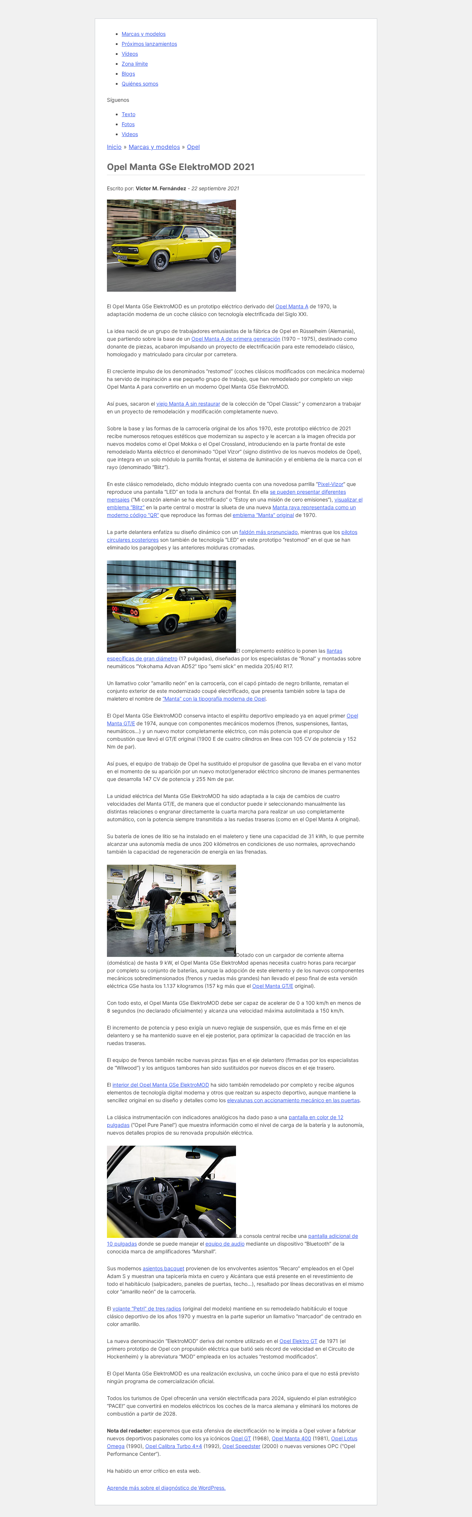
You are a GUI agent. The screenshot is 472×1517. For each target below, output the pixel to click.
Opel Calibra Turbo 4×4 (173, 1446)
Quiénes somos (140, 83)
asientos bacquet (163, 1268)
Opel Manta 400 (291, 1438)
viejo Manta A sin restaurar (188, 403)
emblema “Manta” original (263, 515)
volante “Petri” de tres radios (146, 1308)
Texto (128, 114)
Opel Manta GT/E (272, 986)
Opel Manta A (291, 306)
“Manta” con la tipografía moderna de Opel (214, 698)
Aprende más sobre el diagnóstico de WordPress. (166, 1488)
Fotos (128, 124)
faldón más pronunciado (268, 532)
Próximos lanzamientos (149, 44)
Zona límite (135, 63)
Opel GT (241, 1438)
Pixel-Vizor (330, 484)
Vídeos (130, 54)
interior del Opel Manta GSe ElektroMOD (160, 1085)
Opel (193, 146)
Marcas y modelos (144, 34)
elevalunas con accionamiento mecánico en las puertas (293, 1100)
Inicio (114, 146)
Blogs (128, 73)
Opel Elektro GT (298, 1341)
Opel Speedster (241, 1446)
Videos (130, 134)
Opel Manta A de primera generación (235, 339)
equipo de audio (224, 1243)
